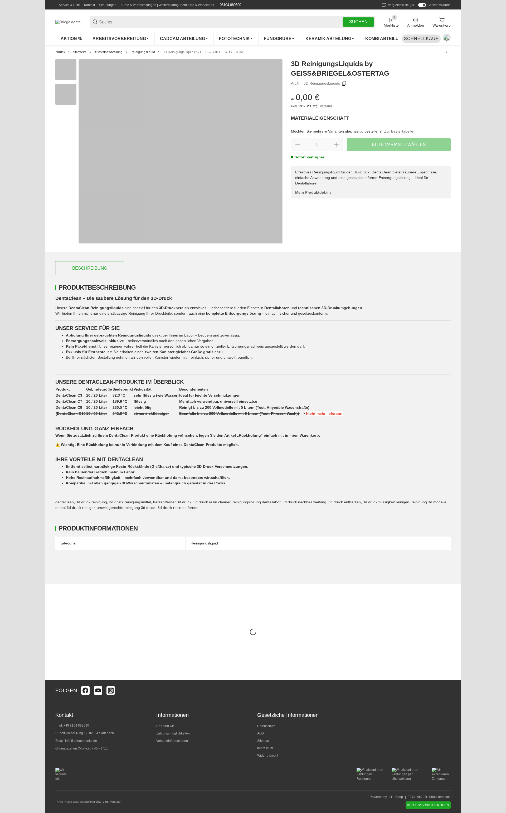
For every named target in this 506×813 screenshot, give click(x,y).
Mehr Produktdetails (313, 192)
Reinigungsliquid (142, 52)
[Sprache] (447, 38)
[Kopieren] (344, 83)
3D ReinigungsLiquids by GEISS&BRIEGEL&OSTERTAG (203, 52)
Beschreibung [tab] (89, 268)
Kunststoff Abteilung (108, 52)
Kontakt (89, 5)
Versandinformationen (172, 741)
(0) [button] (401, 5)
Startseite (79, 52)
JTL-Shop (396, 797)
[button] (446, 690)
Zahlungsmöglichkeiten (173, 733)
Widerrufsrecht (267, 755)
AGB (260, 733)
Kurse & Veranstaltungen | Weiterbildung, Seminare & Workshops (167, 5)
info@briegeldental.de (81, 741)
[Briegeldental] (68, 22)
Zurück (60, 52)
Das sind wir (165, 726)
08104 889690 (230, 5)
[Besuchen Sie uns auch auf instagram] (110, 690)
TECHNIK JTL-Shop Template (429, 797)
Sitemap (263, 741)
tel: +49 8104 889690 (74, 725)
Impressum (265, 748)
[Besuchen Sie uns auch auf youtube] (98, 690)
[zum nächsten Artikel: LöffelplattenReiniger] (446, 52)
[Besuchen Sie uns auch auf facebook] (85, 690)
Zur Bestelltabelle (398, 131)
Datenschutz (266, 726)
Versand (326, 106)
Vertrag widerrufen (428, 805)
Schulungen (107, 5)
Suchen (358, 22)
